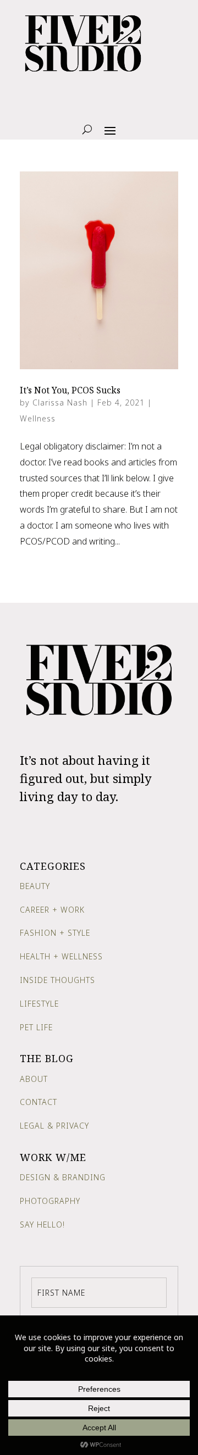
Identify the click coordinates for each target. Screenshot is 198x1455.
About (34, 1079)
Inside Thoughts (57, 980)
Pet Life (36, 1027)
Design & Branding (63, 1177)
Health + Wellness (61, 956)
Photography (50, 1201)
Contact (38, 1102)
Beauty (35, 886)
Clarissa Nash (59, 402)
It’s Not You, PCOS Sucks (70, 390)
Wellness (38, 418)
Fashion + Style (55, 933)
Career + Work (52, 909)
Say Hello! (42, 1224)
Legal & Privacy (54, 1125)
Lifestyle (39, 1003)
